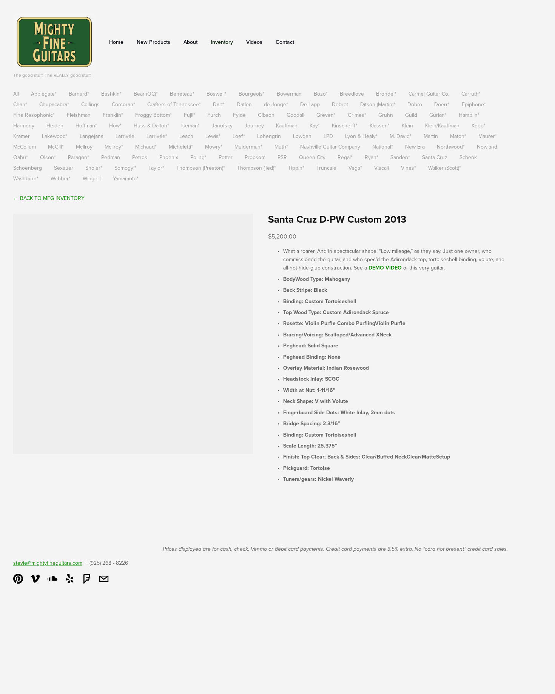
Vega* (355, 168)
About (190, 42)
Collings (90, 104)
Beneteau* (182, 94)
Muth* (281, 146)
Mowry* (213, 146)
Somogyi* (125, 168)
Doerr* (442, 104)
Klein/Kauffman (442, 125)
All (16, 94)
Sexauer (63, 168)
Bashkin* (111, 94)
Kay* (315, 125)
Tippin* (296, 168)
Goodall (295, 115)
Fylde (239, 115)
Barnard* (79, 94)
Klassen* (380, 125)
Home (116, 42)
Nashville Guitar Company (330, 146)
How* (115, 125)
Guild (411, 115)
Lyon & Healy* (361, 136)
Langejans (91, 136)
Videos (254, 42)
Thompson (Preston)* (200, 168)
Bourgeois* (252, 94)
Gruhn (385, 115)
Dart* (219, 104)
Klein (407, 125)
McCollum (24, 146)
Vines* (408, 168)
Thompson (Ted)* (256, 168)
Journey (254, 125)
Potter (226, 157)
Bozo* (321, 94)
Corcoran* (123, 104)
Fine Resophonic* (34, 115)
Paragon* (78, 157)
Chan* (20, 104)
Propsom (255, 157)
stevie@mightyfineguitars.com (47, 563)
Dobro (414, 104)
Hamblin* (469, 115)
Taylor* (156, 168)
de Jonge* (276, 104)
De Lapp (310, 104)
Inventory (222, 42)
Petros (139, 157)
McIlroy (84, 146)
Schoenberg (27, 168)
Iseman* (190, 125)
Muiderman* (248, 146)
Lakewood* (55, 136)
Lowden (302, 136)
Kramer (21, 136)
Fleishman (79, 115)
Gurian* (438, 115)
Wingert (92, 178)
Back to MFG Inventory (49, 198)
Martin (431, 136)
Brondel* (386, 94)
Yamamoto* (126, 178)
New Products (153, 42)
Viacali (381, 168)
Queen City (312, 157)
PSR (282, 157)
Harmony (23, 125)
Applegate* (44, 94)
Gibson (266, 115)
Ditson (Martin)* (377, 104)
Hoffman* (86, 125)
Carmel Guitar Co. (429, 94)
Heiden (54, 125)
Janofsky (222, 125)
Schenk (468, 157)
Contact (285, 42)
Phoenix (168, 157)
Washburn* (26, 178)
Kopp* (479, 125)
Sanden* (400, 157)
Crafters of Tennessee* (174, 104)
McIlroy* (114, 146)
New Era (415, 146)
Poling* (198, 157)
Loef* (239, 136)
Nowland (487, 146)
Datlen (244, 104)
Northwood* (451, 146)
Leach (186, 136)
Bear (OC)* (146, 94)
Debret (340, 104)
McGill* (56, 146)
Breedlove (352, 94)
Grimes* (357, 115)
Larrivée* (156, 136)
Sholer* (93, 168)
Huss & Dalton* (151, 125)
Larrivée (125, 136)
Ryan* (371, 157)
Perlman (110, 157)
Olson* (48, 157)
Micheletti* (181, 146)
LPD (328, 136)
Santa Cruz (434, 157)
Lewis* (212, 136)
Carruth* (471, 94)
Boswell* (217, 94)
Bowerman (289, 94)
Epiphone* (474, 104)
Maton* (458, 136)
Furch (214, 115)
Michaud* (146, 146)
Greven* (326, 115)
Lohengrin (269, 136)
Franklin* (113, 115)
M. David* (401, 136)
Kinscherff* (345, 125)
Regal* (345, 157)
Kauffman (287, 125)
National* (382, 146)
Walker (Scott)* (444, 168)
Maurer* (487, 136)
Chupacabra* (54, 104)
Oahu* (20, 157)
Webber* (61, 178)
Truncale (326, 168)
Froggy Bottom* (153, 115)
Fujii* (189, 115)
